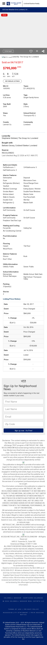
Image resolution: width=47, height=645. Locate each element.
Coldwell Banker (12, 598)
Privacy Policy (31, 609)
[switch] (31, 51)
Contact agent (8, 51)
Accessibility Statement (15, 612)
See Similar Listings (12, 81)
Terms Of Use (15, 609)
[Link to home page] (14, 3)
